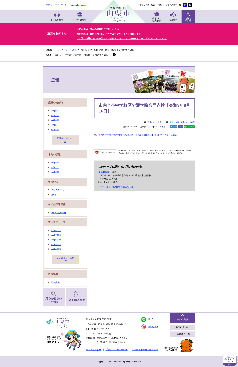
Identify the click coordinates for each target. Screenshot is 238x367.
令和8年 (55, 111)
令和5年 (55, 125)
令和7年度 (56, 235)
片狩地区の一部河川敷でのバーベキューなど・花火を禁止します (109, 34)
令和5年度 (56, 244)
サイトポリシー (93, 349)
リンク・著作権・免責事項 (145, 349)
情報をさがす (188, 19)
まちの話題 (54, 154)
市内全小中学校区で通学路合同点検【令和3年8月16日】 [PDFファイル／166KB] (138, 135)
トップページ (61, 50)
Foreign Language (78, 5)
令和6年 (55, 120)
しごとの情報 (79, 20)
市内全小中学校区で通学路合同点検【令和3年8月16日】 (83, 55)
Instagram (153, 326)
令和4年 (55, 129)
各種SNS (53, 181)
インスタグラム (58, 190)
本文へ (49, 5)
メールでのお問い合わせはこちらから (117, 187)
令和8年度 (56, 230)
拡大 (153, 5)
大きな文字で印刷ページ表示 (182, 122)
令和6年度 (56, 240)
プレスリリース (57, 222)
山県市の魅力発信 (156, 19)
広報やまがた (55, 102)
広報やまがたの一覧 (65, 140)
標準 (160, 5)
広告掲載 (53, 274)
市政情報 (173, 20)
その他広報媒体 (57, 204)
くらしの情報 (57, 20)
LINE (53, 195)
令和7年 (55, 115)
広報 (74, 50)
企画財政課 (103, 172)
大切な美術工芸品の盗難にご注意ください (98, 29)
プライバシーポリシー (117, 349)
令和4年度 (56, 249)
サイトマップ (61, 5)
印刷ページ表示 (155, 122)
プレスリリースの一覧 (65, 259)
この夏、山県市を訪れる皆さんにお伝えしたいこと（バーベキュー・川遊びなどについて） (122, 38)
